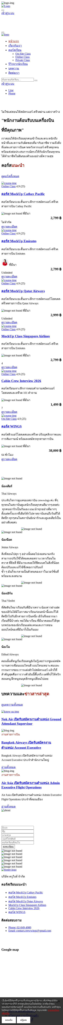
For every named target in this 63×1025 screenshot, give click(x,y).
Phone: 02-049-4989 (19, 927)
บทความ (13, 68)
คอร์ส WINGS (11, 426)
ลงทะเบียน (8, 846)
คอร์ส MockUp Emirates (18, 241)
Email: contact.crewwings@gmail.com (29, 930)
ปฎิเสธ (23, 1020)
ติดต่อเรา (13, 72)
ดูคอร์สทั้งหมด (10, 176)
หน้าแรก (13, 41)
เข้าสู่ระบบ (7, 13)
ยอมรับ (8, 1020)
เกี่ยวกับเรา (15, 45)
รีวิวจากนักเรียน (18, 63)
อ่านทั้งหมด (8, 767)
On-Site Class (23, 53)
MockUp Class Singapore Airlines (25, 336)
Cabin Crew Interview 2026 (21, 381)
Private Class (22, 60)
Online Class (22, 56)
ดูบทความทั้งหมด (12, 704)
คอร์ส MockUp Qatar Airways (23, 291)
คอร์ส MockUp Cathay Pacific (23, 194)
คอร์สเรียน (14, 50)
